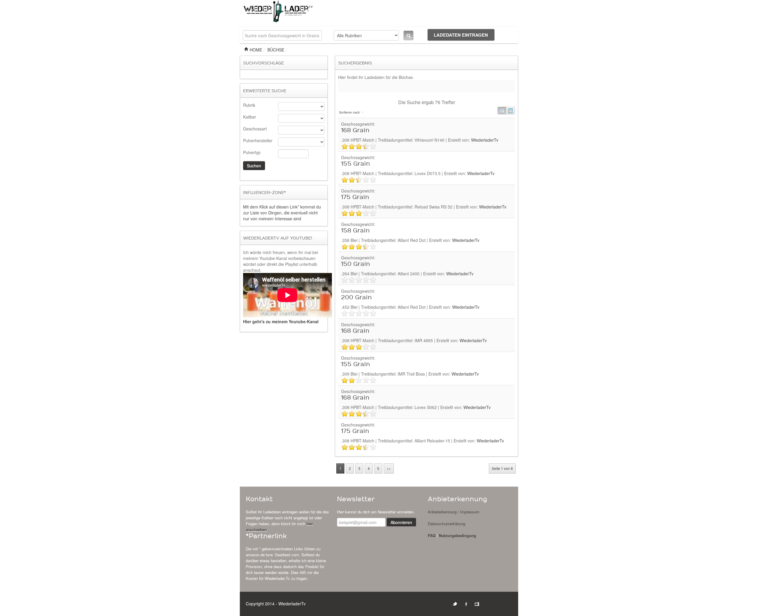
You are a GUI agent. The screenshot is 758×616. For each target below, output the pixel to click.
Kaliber (249, 117)
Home (255, 50)
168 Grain (355, 130)
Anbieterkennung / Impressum (453, 512)
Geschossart (255, 129)
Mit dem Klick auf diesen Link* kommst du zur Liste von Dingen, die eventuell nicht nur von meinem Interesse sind (282, 212)
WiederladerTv (484, 140)
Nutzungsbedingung (457, 535)
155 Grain (355, 164)
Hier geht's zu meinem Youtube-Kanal (281, 321)
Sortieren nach (350, 112)
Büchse (275, 50)
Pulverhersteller (257, 140)
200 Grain (356, 297)
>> (389, 468)
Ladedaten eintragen (461, 35)
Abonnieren (401, 522)
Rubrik (249, 105)
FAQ (432, 535)
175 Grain (355, 197)
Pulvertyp (252, 152)
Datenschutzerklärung (446, 523)
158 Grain (355, 231)
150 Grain (355, 264)
